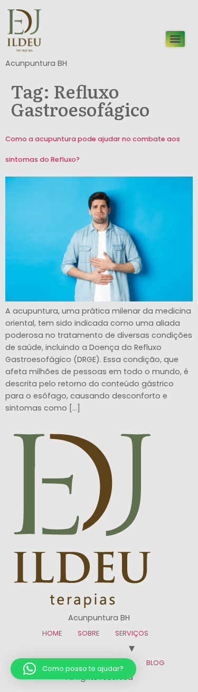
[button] (73, 668)
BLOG (155, 662)
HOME (52, 633)
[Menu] (175, 39)
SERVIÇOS (131, 633)
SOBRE (88, 633)
